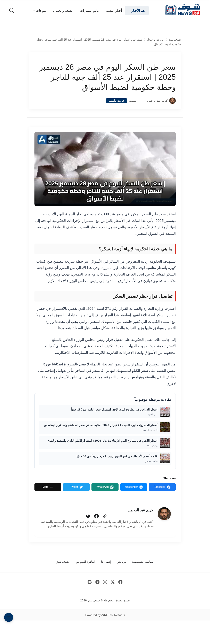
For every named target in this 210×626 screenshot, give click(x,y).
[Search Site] (12, 10)
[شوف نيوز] (182, 9)
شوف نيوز (175, 39)
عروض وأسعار (155, 39)
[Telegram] (97, 582)
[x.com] (112, 582)
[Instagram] (105, 582)
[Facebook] (96, 516)
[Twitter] (88, 516)
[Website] (105, 516)
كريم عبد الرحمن (157, 100)
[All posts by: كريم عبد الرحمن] (164, 513)
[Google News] (89, 582)
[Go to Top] (8, 617)
